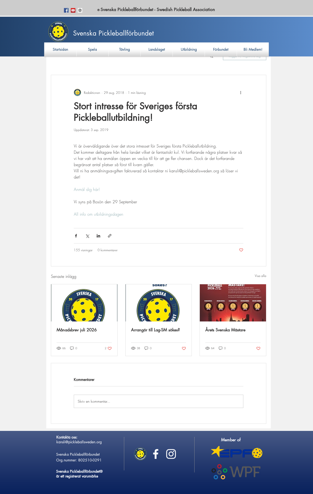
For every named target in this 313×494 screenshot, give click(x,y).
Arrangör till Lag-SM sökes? (155, 329)
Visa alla (260, 276)
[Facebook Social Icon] (66, 10)
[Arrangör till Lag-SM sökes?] (159, 302)
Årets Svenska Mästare (225, 329)
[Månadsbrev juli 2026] (84, 302)
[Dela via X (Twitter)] (87, 236)
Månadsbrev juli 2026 (77, 329)
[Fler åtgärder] (240, 92)
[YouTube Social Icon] (73, 10)
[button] (92, 49)
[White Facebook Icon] (155, 454)
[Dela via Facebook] (76, 236)
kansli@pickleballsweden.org (79, 442)
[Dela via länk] (109, 236)
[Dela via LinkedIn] (98, 236)
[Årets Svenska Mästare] (233, 302)
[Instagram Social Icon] (80, 10)
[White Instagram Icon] (171, 454)
